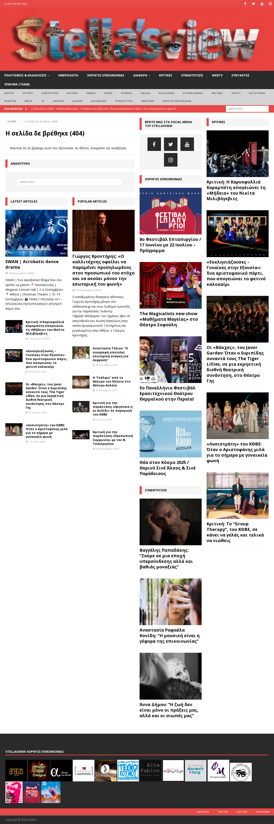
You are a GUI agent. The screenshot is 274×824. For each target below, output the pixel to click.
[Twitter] (253, 3)
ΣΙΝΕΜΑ (90, 93)
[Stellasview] (137, 68)
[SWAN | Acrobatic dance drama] (36, 233)
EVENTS (236, 93)
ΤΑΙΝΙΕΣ (108, 93)
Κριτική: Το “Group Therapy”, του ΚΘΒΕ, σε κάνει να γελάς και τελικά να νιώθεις (235, 532)
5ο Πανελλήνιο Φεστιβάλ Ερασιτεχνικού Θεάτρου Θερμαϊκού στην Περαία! (168, 393)
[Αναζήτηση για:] (247, 108)
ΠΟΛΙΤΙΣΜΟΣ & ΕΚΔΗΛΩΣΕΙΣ (25, 75)
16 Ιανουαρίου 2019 (88, 290)
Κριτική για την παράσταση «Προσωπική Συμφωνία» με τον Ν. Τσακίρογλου (113, 438)
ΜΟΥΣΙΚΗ (72, 93)
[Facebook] (245, 3)
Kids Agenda (166, 93)
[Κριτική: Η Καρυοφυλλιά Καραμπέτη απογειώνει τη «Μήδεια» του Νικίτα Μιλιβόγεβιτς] (13, 326)
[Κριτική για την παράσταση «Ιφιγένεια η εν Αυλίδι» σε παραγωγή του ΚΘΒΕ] (80, 407)
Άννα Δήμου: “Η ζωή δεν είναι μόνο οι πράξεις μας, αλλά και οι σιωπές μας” (169, 710)
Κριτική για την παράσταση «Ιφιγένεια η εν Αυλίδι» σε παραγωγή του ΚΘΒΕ (113, 409)
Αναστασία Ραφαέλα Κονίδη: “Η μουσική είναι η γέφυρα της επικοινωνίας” (170, 635)
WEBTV (217, 75)
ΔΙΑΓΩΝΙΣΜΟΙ (99, 101)
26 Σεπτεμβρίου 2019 (107, 448)
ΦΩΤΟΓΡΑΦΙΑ (257, 93)
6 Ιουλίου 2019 (104, 419)
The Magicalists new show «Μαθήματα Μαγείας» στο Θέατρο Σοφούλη (169, 319)
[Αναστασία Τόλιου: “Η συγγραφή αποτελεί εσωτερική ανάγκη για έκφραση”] (80, 352)
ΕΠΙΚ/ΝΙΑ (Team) (17, 84)
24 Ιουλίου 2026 (37, 371)
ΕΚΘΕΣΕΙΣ (126, 93)
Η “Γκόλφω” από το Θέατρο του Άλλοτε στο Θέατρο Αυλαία (112, 381)
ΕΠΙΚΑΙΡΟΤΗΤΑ (124, 101)
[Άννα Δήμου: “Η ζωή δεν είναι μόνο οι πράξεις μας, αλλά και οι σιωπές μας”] (171, 676)
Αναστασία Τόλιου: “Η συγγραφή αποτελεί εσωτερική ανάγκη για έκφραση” (110, 354)
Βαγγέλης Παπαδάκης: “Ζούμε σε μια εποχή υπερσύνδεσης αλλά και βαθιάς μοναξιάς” (166, 558)
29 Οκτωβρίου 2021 (107, 365)
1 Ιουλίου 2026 (37, 441)
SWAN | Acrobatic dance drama (32, 264)
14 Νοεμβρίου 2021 (106, 390)
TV (42, 101)
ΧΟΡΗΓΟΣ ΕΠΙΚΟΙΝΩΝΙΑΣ (105, 75)
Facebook (203, 811)
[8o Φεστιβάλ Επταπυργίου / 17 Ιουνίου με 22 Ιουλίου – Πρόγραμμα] (171, 211)
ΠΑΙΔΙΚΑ (145, 93)
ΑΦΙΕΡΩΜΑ (147, 101)
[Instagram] (270, 3)
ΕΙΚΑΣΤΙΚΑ (10, 101)
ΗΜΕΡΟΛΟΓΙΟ (68, 75)
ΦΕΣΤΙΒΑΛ (217, 93)
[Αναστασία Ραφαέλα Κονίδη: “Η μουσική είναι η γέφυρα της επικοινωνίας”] (171, 601)
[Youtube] (262, 3)
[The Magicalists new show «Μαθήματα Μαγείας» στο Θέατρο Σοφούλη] (171, 285)
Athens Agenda (193, 93)
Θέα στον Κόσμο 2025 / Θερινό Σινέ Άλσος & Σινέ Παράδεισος (168, 467)
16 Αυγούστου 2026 (21, 273)
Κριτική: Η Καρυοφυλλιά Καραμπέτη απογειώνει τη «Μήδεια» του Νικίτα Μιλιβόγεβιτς (45, 328)
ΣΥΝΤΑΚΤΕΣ (240, 75)
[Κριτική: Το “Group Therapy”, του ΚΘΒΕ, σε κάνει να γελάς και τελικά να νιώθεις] (238, 495)
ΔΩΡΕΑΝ (77, 101)
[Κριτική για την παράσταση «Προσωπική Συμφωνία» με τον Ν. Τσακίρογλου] (80, 434)
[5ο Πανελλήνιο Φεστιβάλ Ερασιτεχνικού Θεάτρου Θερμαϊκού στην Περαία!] (171, 359)
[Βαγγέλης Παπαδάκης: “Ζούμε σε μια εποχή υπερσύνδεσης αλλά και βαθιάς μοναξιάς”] (171, 522)
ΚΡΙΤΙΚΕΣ (165, 75)
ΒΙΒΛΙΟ (29, 101)
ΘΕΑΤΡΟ (9, 93)
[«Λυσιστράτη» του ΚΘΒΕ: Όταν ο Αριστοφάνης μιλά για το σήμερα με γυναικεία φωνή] (13, 429)
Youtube (241, 811)
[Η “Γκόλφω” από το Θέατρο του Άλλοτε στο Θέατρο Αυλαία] (80, 382)
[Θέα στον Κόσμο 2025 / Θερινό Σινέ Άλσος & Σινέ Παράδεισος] (171, 434)
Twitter (223, 811)
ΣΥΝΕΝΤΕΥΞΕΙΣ (192, 75)
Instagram (263, 811)
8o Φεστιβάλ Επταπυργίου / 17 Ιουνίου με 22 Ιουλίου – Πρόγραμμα (170, 244)
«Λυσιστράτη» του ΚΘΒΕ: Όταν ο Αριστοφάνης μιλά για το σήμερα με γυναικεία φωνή (47, 431)
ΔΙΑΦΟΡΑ (140, 75)
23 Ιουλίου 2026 (37, 412)
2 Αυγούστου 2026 (39, 338)
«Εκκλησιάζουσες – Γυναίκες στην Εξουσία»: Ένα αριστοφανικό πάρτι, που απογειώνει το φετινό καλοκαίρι (46, 359)
